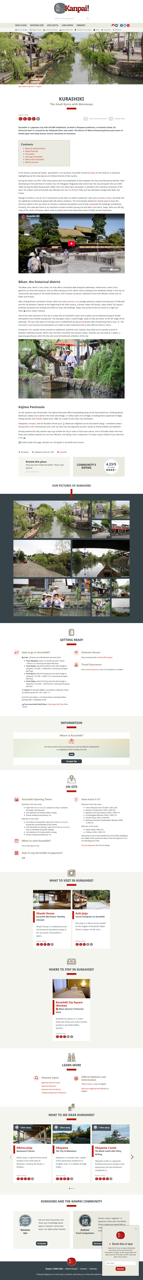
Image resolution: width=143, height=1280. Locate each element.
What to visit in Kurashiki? (34, 159)
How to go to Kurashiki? (34, 157)
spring (81, 322)
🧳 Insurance (106, 30)
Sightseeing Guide (37, 25)
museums (70, 301)
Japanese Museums (49, 1086)
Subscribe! (120, 1269)
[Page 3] (73, 1188)
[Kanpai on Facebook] (121, 25)
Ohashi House (45, 913)
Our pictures (29, 154)
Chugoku (39, 86)
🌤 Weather (117, 30)
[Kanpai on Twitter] (124, 25)
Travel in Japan (21, 25)
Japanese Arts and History (51, 1089)
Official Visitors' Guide (89, 1084)
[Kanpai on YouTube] (128, 25)
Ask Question (41, 1243)
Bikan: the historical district (35, 148)
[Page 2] (71, 1188)
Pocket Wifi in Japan (105, 657)
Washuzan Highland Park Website (93, 1088)
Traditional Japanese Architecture (54, 1093)
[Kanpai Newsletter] (116, 25)
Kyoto (102, 198)
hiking (21, 426)
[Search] (87, 18)
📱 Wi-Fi (96, 30)
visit (30, 329)
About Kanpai (71, 1269)
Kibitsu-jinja (24, 1147)
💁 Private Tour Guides (83, 30)
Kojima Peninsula (31, 151)
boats (93, 173)
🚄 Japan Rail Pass (66, 30)
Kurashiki (63, 452)
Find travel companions (101, 1243)
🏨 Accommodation (50, 30)
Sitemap (93, 1269)
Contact (83, 1269)
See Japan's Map (71, 761)
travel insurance (92, 669)
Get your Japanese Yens (90, 845)
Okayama (62, 1147)
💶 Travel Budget (21, 30)
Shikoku (39, 418)
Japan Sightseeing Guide (26, 86)
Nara (109, 198)
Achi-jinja (81, 913)
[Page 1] (69, 1188)
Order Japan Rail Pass (55, 704)
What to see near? (32, 162)
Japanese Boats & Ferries (51, 1082)
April (76, 190)
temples (32, 423)
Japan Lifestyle (52, 25)
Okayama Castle (105, 1147)
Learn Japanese (67, 25)
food (95, 207)
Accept (71, 754)
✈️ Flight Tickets (35, 30)
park (60, 423)
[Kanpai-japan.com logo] (71, 8)
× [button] (136, 1228)
